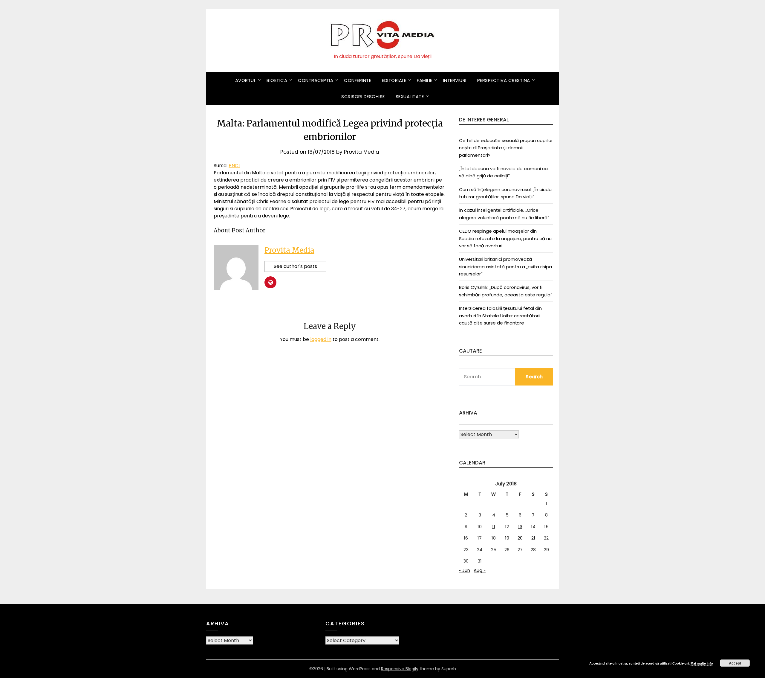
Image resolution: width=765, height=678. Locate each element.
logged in (320, 339)
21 (533, 538)
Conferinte (357, 80)
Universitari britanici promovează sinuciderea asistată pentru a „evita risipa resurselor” (505, 266)
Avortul (245, 80)
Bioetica (277, 80)
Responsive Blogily (399, 669)
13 (520, 526)
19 (507, 538)
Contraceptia (315, 80)
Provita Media (361, 152)
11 (493, 526)
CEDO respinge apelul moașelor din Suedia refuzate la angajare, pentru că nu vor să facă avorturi (505, 238)
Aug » (480, 570)
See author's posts (295, 266)
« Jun (464, 570)
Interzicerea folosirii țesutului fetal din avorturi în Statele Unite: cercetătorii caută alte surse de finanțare (500, 315)
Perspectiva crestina (503, 80)
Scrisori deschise (363, 96)
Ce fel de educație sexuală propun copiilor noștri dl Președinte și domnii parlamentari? (506, 147)
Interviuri (454, 80)
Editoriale (394, 80)
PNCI (234, 165)
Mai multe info (702, 663)
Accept (735, 663)
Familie (424, 80)
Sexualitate (410, 96)
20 (520, 538)
